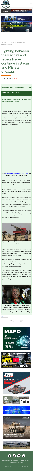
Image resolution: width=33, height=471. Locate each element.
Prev (12, 321)
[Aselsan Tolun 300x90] (16, 410)
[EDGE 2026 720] (16, 11)
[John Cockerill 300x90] (16, 444)
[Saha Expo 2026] (16, 19)
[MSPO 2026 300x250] (16, 338)
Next (20, 321)
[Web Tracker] (4, 316)
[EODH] (16, 383)
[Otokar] (16, 400)
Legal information (23, 466)
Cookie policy (9, 466)
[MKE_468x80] (16, 29)
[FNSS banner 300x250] (16, 427)
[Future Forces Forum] (16, 24)
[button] (31, 3)
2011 (15, 78)
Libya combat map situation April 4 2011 (16, 173)
